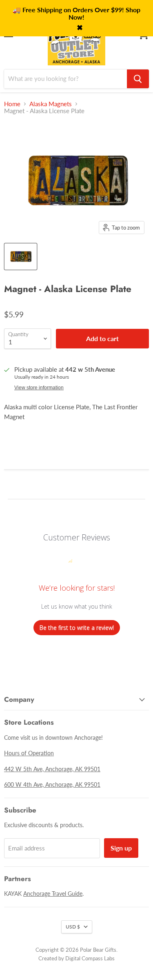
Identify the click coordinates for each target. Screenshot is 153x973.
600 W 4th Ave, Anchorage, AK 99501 (52, 784)
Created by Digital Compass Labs (76, 958)
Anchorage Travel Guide (52, 893)
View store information (39, 388)
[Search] (138, 78)
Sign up (121, 848)
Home (12, 103)
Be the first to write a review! (77, 628)
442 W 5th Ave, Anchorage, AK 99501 (52, 768)
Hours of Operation (29, 753)
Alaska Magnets (50, 103)
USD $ (73, 927)
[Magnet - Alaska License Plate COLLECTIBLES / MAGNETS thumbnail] (20, 256)
